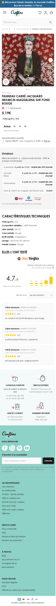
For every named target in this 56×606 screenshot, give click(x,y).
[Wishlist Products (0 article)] (40, 12)
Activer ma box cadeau (13, 502)
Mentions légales (9, 582)
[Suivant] (50, 60)
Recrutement (8, 567)
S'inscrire (48, 461)
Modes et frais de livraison (14, 536)
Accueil (5, 29)
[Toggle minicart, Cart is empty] (51, 12)
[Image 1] (26, 89)
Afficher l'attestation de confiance (40, 265)
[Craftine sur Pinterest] (19, 448)
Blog (4, 555)
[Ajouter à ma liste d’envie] (6, 82)
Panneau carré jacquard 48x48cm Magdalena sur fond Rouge (43, 29)
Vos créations (8, 486)
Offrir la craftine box (11, 498)
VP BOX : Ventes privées (13, 494)
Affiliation (6, 513)
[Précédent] (5, 60)
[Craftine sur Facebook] (5, 448)
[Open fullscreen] (28, 60)
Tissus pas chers (9, 506)
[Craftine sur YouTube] (27, 448)
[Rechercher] (50, 22)
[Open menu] (5, 12)
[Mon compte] (45, 12)
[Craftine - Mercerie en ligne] (17, 13)
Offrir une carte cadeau (13, 509)
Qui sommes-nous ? (11, 559)
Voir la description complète (13, 138)
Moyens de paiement (12, 540)
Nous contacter (9, 529)
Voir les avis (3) (15, 108)
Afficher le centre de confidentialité (18, 590)
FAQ (4, 532)
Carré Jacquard (22, 29)
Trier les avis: (21, 295)
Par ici (47, 141)
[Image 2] (29, 89)
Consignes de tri (9, 563)
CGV (4, 586)
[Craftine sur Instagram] (12, 448)
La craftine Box (9, 490)
